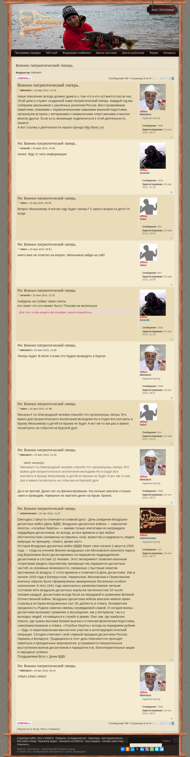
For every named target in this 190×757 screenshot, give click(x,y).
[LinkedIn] (142, 749)
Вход (154, 9)
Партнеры (94, 738)
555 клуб (51, 52)
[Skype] (157, 749)
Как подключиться (112, 738)
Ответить (21, 77)
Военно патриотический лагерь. (45, 65)
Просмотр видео (47, 741)
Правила (60, 738)
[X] (137, 749)
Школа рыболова (133, 52)
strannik (25, 148)
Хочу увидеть (92, 741)
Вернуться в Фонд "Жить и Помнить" (39, 729)
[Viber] (147, 749)
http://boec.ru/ (94, 127)
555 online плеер (26, 741)
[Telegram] (162, 749)
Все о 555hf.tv (46, 738)
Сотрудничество (76, 738)
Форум (154, 52)
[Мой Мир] (132, 749)
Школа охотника (106, 52)
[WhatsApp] (152, 749)
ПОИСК (166, 741)
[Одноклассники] (127, 749)
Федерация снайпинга (76, 52)
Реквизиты (23, 744)
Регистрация (167, 9)
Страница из (140, 78)
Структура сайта (26, 738)
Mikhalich (36, 72)
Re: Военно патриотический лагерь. (47, 143)
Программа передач (28, 52)
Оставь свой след (112, 741)
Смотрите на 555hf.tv (71, 741)
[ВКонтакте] (123, 749)
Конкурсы (169, 52)
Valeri (23, 203)
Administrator (28, 513)
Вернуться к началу (171, 137)
